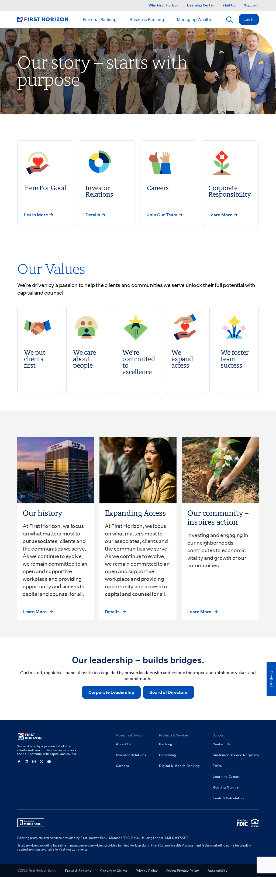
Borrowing (167, 755)
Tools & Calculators (228, 798)
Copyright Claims (113, 870)
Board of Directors (168, 692)
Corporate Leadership (111, 692)
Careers (122, 765)
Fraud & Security (78, 870)
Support (251, 5)
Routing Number (226, 787)
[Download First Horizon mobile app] (30, 822)
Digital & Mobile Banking (179, 765)
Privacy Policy (147, 870)
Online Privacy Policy (182, 870)
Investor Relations (131, 755)
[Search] (229, 19)
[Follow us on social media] (18, 761)
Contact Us (222, 744)
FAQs (217, 765)
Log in (248, 19)
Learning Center (200, 5)
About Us (123, 744)
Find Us (229, 5)
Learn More (35, 611)
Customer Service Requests (236, 755)
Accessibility (217, 870)
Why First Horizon (164, 5)
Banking (165, 744)
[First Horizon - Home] (43, 19)
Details (112, 611)
